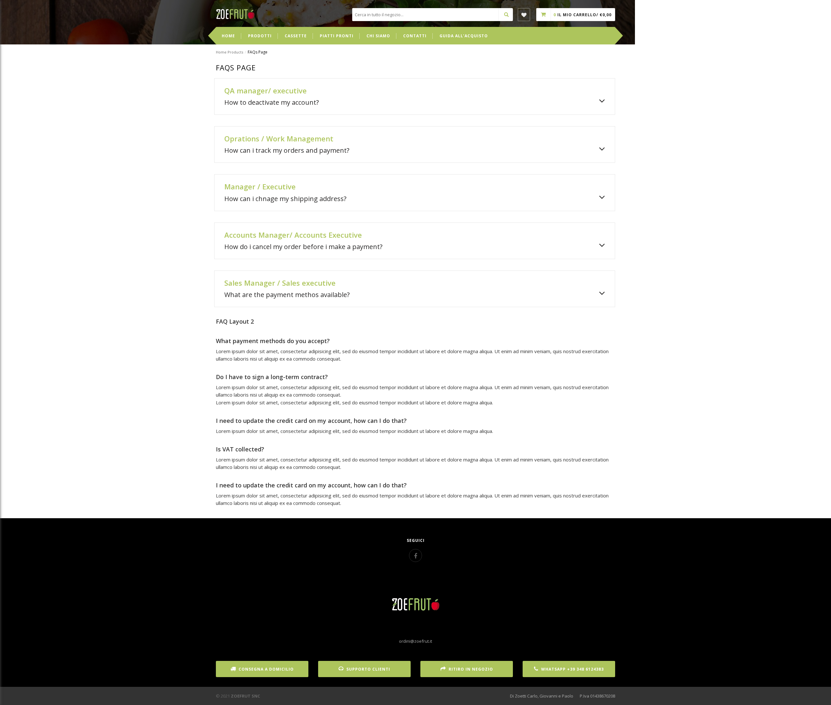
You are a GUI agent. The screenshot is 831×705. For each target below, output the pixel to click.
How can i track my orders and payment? (286, 150)
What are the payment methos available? (287, 294)
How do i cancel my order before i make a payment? (303, 246)
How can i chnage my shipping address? (285, 198)
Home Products (229, 52)
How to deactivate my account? (271, 102)
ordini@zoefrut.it (415, 641)
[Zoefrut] (235, 14)
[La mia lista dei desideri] (524, 14)
